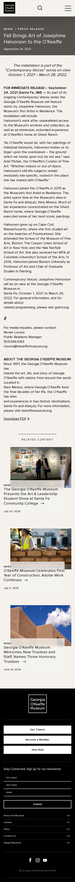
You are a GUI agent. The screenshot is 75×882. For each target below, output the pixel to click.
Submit (37, 804)
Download (15, 419)
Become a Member (37, 739)
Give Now (38, 749)
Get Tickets (37, 729)
